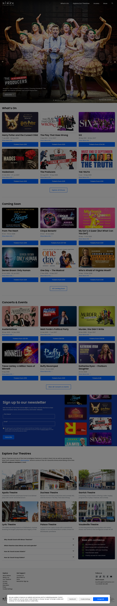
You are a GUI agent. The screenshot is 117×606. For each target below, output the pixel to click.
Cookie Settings (85, 599)
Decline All (72, 599)
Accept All (100, 599)
